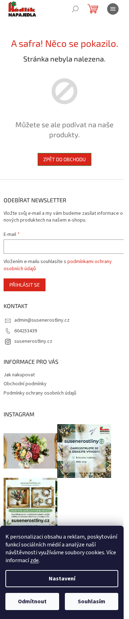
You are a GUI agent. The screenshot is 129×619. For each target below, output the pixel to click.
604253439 (25, 331)
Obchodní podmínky (25, 383)
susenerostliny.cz (33, 341)
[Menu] (113, 9)
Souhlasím (91, 601)
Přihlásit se (24, 285)
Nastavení (62, 579)
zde (34, 560)
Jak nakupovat (19, 374)
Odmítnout (32, 601)
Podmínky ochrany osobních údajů (40, 393)
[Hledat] (75, 9)
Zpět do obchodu (64, 159)
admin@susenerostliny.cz (42, 320)
